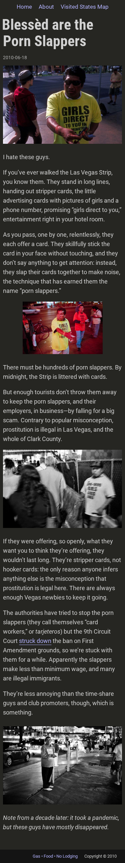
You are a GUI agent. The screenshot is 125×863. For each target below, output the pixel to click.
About (46, 6)
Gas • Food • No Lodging (55, 856)
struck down (35, 640)
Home (24, 6)
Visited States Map (85, 6)
